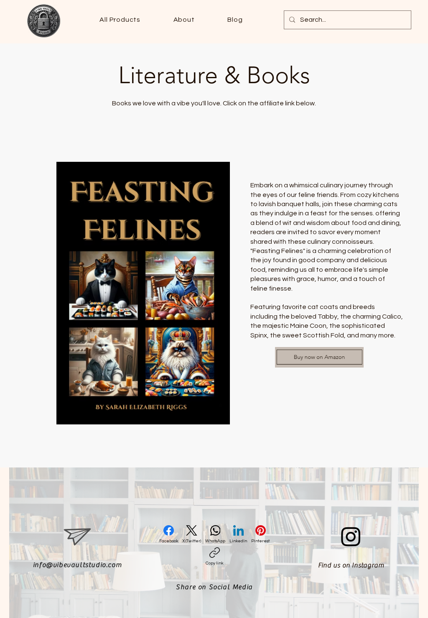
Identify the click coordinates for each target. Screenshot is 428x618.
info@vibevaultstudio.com (77, 565)
